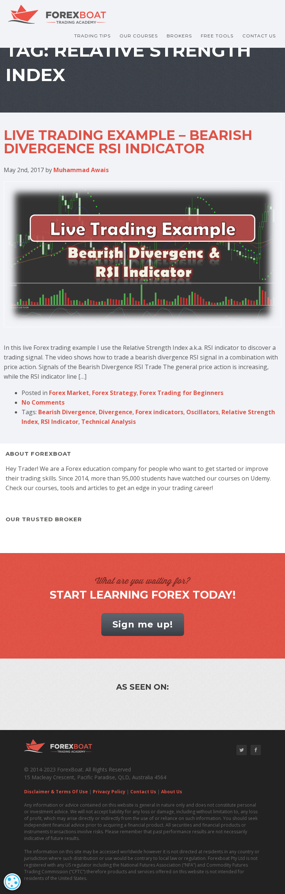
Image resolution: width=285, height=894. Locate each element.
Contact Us (259, 35)
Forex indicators (159, 412)
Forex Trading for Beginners (181, 393)
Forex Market (69, 393)
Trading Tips (92, 35)
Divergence (115, 412)
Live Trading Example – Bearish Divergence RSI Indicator (128, 142)
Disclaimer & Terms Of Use (56, 791)
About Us (171, 791)
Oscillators (202, 412)
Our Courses (138, 35)
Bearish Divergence (67, 412)
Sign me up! (142, 624)
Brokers (179, 35)
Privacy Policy (109, 791)
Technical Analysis (108, 422)
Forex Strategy (114, 393)
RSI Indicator (59, 422)
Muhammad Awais (81, 170)
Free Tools (217, 35)
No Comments (43, 402)
